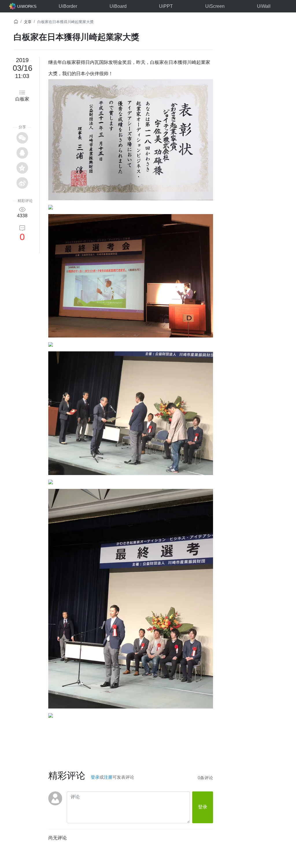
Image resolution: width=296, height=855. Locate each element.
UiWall (264, 6)
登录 (95, 777)
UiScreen (215, 6)
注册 (108, 777)
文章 (28, 22)
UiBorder (68, 6)
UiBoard (118, 6)
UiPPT (166, 6)
